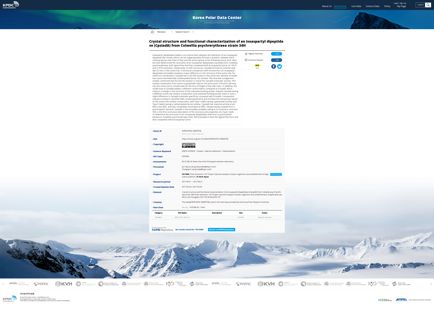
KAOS (198, 284)
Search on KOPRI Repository (221, 229)
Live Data (356, 6)
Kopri (18, 284)
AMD (176, 284)
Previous (3, 283)
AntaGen (86, 284)
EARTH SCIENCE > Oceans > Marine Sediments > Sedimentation (208, 151)
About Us (327, 6)
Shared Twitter (279, 66)
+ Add (276, 54)
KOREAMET (108, 284)
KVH (63, 284)
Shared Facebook (273, 66)
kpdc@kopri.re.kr (43, 297)
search (428, 5)
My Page (401, 6)
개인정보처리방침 (27, 294)
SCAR (131, 284)
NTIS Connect (276, 174)
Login (396, 3)
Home (155, 32)
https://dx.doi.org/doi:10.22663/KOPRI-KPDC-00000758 (205, 139)
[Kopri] (18, 283)
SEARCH (421, 5)
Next (430, 283)
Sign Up (403, 3)
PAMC (41, 284)
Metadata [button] (161, 32)
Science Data (372, 6)
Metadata (341, 6)
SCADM (153, 284)
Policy (387, 6)
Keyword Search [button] (182, 32)
